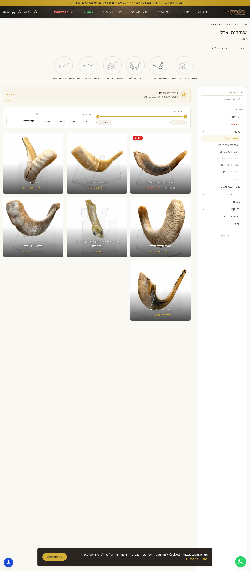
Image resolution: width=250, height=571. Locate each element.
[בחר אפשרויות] (160, 158)
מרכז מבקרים (139, 12)
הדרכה (236, 179)
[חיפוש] (36, 12)
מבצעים (88, 12)
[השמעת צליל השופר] (160, 169)
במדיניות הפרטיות (197, 559)
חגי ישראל (163, 12)
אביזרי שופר (233, 194)
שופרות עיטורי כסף (227, 158)
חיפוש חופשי (236, 92)
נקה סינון (219, 236)
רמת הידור (87, 114)
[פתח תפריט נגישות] (8, 562)
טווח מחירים (180, 111)
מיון (36, 114)
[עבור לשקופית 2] (7, 100)
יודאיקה (184, 12)
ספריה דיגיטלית (112, 12)
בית (245, 24)
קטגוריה (239, 109)
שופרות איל (221, 48)
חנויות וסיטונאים (64, 12)
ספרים (236, 202)
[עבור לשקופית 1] (9, 100)
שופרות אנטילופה (228, 145)
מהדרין (86, 121)
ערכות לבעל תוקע (230, 187)
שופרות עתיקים (229, 172)
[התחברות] (19, 12)
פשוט (47, 121)
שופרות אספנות (229, 152)
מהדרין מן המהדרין (66, 121)
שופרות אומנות (229, 165)
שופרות (203, 12)
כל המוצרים (234, 117)
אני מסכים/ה (54, 557)
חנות (237, 24)
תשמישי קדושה (231, 216)
